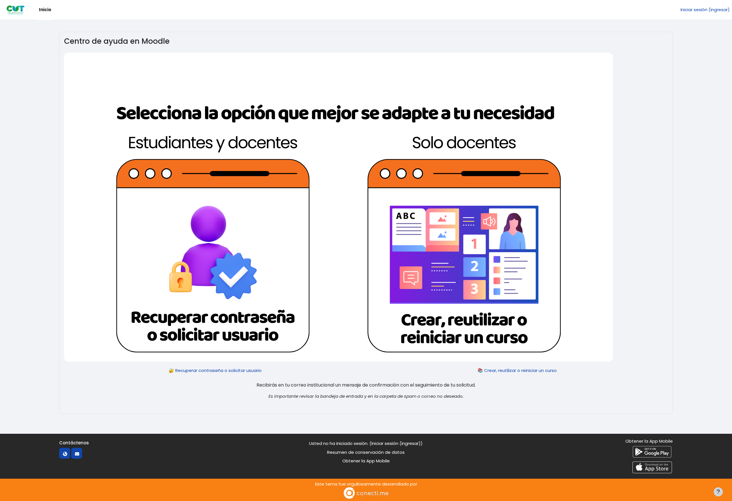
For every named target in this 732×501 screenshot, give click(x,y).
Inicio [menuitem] (45, 10)
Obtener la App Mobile (366, 461)
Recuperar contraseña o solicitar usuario (218, 370)
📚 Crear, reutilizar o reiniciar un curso (517, 370)
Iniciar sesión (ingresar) (705, 10)
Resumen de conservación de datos (366, 452)
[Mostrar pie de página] (718, 491)
